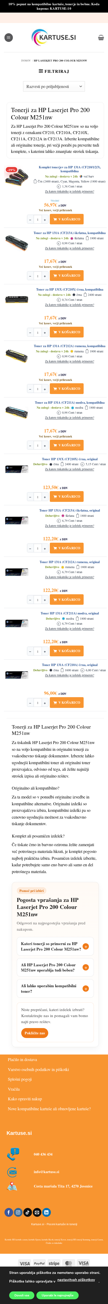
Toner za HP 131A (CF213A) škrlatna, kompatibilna (70, 233)
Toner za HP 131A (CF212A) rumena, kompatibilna (69, 346)
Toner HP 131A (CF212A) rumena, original (70, 562)
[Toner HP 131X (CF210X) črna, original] (17, 469)
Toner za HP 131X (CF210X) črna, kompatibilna (69, 289)
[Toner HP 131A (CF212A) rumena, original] (17, 572)
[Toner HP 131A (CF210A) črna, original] (17, 675)
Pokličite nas (35, 1033)
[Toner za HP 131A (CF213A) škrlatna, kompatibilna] (17, 243)
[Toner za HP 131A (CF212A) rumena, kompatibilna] (17, 356)
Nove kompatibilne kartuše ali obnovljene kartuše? (49, 1108)
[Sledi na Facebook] (8, 1212)
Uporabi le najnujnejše (57, 1295)
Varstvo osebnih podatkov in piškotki (38, 1069)
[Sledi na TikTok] (27, 1212)
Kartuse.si (19, 1133)
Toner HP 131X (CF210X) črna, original (70, 459)
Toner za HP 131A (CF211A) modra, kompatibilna (70, 403)
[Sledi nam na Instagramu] (18, 1212)
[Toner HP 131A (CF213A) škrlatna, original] (17, 520)
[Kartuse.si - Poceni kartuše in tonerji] (54, 37)
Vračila (14, 1089)
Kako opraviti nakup (25, 1098)
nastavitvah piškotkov (76, 1279)
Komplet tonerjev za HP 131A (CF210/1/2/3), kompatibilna (70, 169)
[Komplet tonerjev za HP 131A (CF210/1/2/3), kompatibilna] (17, 177)
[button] (8, 37)
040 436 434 (43, 1154)
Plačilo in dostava (22, 1059)
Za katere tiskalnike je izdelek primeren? (69, 191)
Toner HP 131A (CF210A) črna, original (70, 665)
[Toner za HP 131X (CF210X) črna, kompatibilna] (17, 300)
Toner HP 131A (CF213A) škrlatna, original (69, 510)
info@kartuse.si (46, 1171)
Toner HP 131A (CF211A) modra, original (70, 613)
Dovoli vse (21, 1295)
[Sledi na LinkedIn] (46, 1212)
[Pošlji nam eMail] (37, 1212)
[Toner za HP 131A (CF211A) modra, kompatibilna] (17, 413)
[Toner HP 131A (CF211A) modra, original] (17, 623)
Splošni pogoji (20, 1079)
